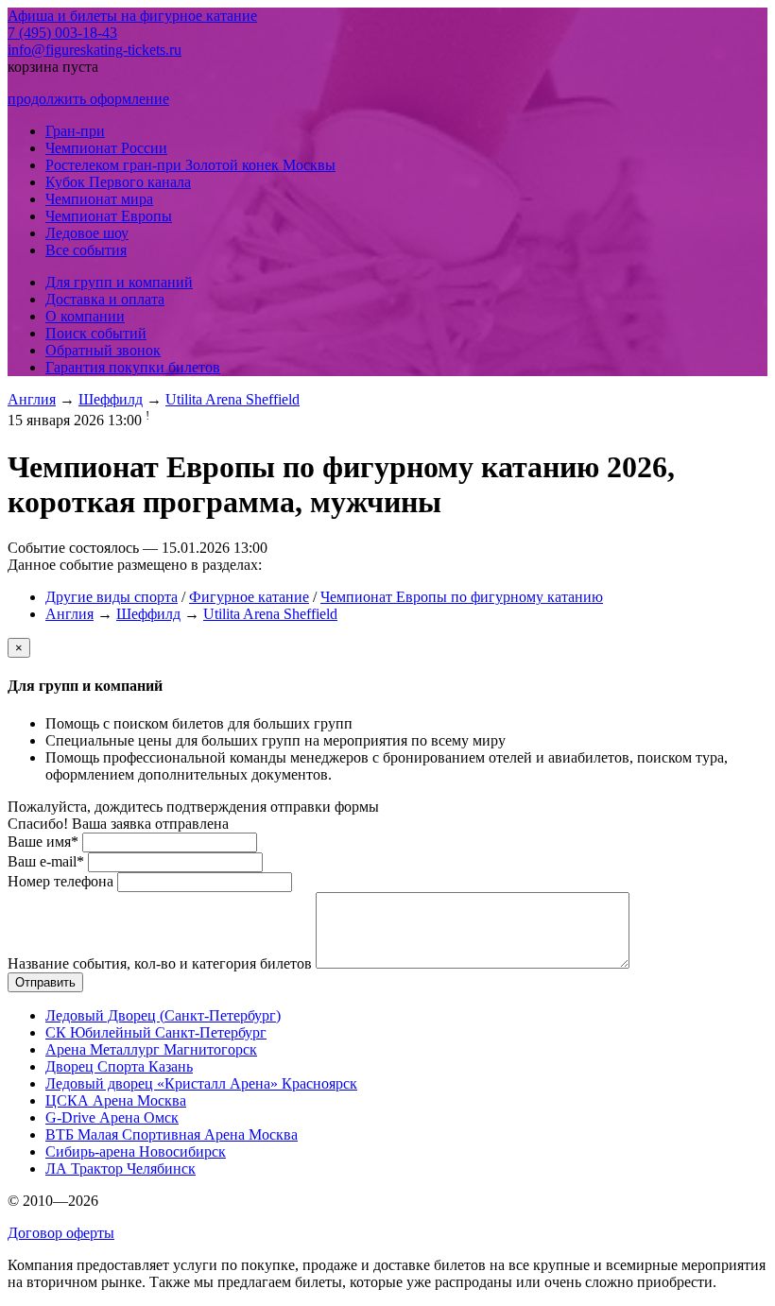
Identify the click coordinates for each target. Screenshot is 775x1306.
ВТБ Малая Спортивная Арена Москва (171, 1134)
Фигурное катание (249, 597)
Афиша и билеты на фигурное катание (132, 16)
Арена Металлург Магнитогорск (151, 1049)
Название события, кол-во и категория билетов (160, 963)
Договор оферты (61, 1233)
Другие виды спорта (111, 597)
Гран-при (75, 131)
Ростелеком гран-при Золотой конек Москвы (190, 165)
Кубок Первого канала (118, 182)
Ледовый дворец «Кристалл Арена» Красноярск (201, 1083)
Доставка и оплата (104, 299)
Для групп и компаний (119, 282)
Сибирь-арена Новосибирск (135, 1151)
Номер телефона (60, 881)
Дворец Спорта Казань (119, 1066)
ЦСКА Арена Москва (115, 1100)
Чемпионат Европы (108, 216)
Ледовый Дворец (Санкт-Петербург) (163, 1015)
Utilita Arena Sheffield (232, 399)
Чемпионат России (106, 148)
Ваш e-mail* (46, 861)
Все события (86, 250)
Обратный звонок (103, 350)
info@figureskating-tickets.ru (94, 50)
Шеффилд (110, 399)
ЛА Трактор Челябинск (120, 1168)
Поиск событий (95, 333)
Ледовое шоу (87, 233)
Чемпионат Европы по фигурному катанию (461, 597)
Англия (32, 399)
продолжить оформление (88, 99)
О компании (85, 316)
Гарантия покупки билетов (132, 367)
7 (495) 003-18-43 (62, 33)
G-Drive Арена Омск (112, 1117)
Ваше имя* (43, 841)
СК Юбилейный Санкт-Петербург (156, 1032)
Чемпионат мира (99, 199)
